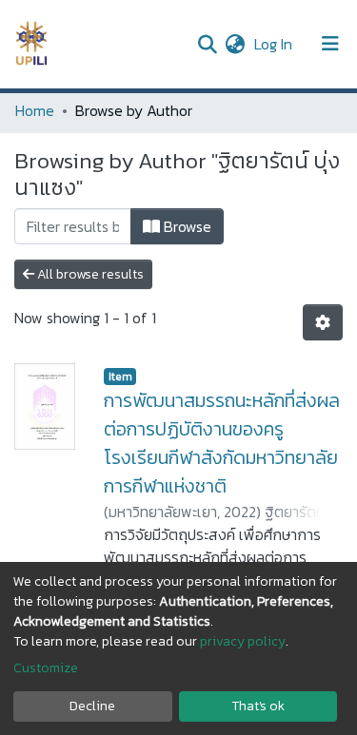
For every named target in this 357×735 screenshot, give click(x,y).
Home (34, 110)
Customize (45, 668)
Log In (275, 43)
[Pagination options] (323, 322)
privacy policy (243, 641)
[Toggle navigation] (330, 44)
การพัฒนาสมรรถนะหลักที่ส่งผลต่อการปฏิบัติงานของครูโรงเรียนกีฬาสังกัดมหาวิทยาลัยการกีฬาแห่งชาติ (222, 443)
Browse (185, 226)
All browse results (89, 274)
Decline (92, 706)
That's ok (258, 706)
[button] (234, 43)
